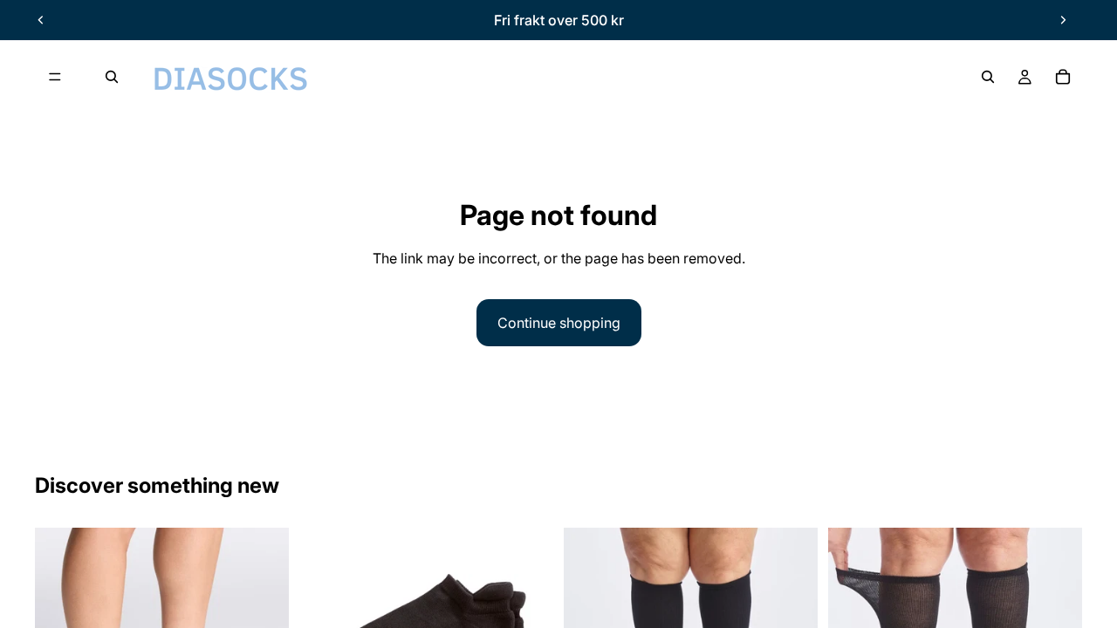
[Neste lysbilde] (1063, 20)
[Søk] (112, 77)
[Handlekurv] (1063, 77)
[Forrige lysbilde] (41, 20)
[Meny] (55, 77)
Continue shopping (558, 322)
